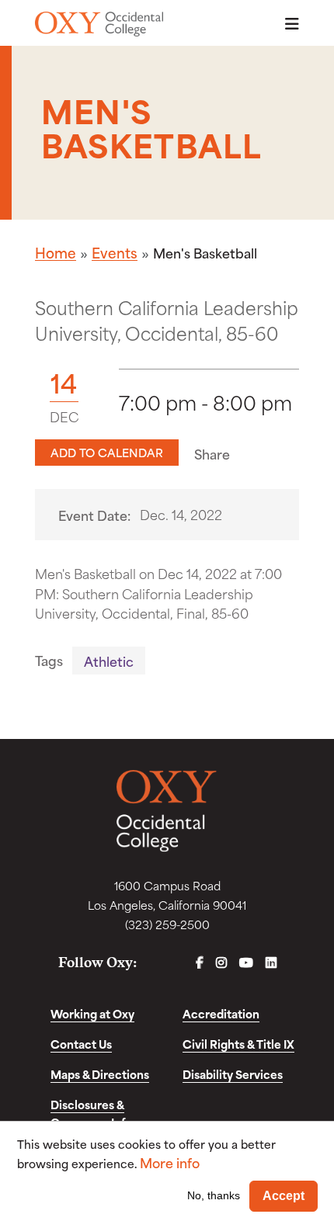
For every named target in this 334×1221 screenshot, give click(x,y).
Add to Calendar (106, 452)
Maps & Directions (99, 1074)
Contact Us (81, 1044)
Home (55, 252)
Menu (287, 23)
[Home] (99, 24)
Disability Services (233, 1074)
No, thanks (213, 1195)
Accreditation (221, 1013)
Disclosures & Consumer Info (91, 1113)
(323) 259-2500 (167, 924)
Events (114, 252)
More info (170, 1162)
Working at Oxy (92, 1013)
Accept (283, 1195)
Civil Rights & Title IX (238, 1044)
